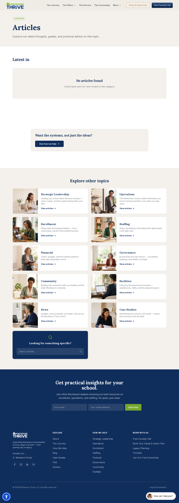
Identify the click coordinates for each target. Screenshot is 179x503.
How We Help (60, 448)
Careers (57, 467)
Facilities (97, 471)
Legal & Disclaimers (158, 487)
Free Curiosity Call (162, 5)
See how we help (47, 144)
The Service (85, 5)
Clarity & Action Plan (138, 5)
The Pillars (68, 5)
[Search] (80, 351)
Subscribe (133, 407)
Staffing (96, 453)
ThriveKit (137, 453)
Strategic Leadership (103, 438)
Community (98, 467)
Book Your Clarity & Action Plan (149, 443)
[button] (6, 496)
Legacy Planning (141, 448)
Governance (99, 462)
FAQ (55, 462)
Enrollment (98, 448)
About (56, 438)
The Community (102, 5)
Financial (97, 457)
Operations (98, 443)
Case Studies (59, 457)
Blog (55, 453)
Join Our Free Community (146, 457)
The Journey (53, 5)
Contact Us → (19, 453)
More (115, 5)
